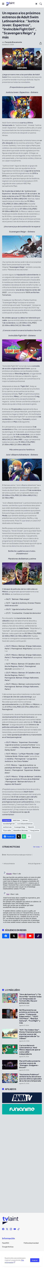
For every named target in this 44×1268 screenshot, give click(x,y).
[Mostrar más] (29, 836)
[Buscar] (40, 4)
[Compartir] (40, 43)
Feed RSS (5, 1243)
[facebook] (5, 935)
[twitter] (14, 935)
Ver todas (36, 847)
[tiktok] (38, 935)
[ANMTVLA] (22, 1097)
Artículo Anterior (9, 863)
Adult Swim (16, 820)
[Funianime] (22, 1109)
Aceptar (35, 1260)
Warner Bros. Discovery (20, 830)
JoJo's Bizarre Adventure (24, 824)
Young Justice (34, 830)
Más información (14, 1261)
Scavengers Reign (19, 827)
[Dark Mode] (36, 4)
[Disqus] (22, 896)
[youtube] (30, 935)
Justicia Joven (7, 827)
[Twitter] (19, 836)
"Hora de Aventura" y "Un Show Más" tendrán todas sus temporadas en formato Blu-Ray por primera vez (30, 998)
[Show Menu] (3, 4)
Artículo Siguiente (34, 863)
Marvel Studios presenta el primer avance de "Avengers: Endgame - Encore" (29, 1064)
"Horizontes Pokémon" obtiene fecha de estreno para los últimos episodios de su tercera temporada (30, 1077)
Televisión (31, 827)
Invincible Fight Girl (9, 824)
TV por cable (7, 830)
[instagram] (22, 935)
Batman (25, 820)
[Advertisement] (22, 963)
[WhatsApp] (24, 836)
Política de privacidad (31, 1243)
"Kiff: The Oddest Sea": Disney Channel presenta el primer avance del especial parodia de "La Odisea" (30, 1034)
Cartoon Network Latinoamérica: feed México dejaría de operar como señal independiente (29, 1049)
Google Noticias (7, 1247)
